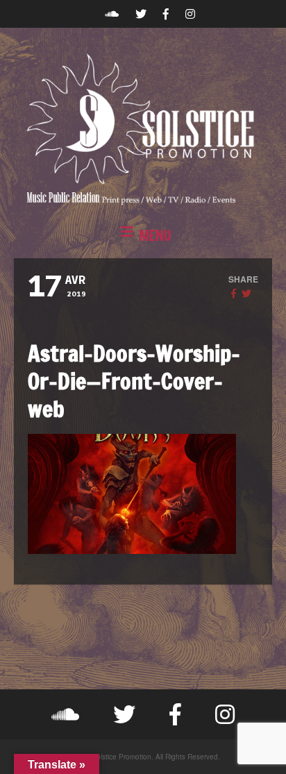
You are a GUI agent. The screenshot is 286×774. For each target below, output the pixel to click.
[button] (143, 236)
